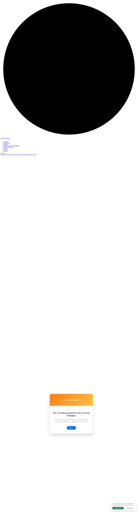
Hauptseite (5, 142)
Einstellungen (130, 508)
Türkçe (6, 154)
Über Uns (5, 149)
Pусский (34, 154)
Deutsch (24, 154)
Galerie (5, 148)
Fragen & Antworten (8, 147)
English (15, 154)
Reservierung (6, 143)
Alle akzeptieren (118, 508)
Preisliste (5, 144)
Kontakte (5, 151)
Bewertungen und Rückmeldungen (11, 145)
